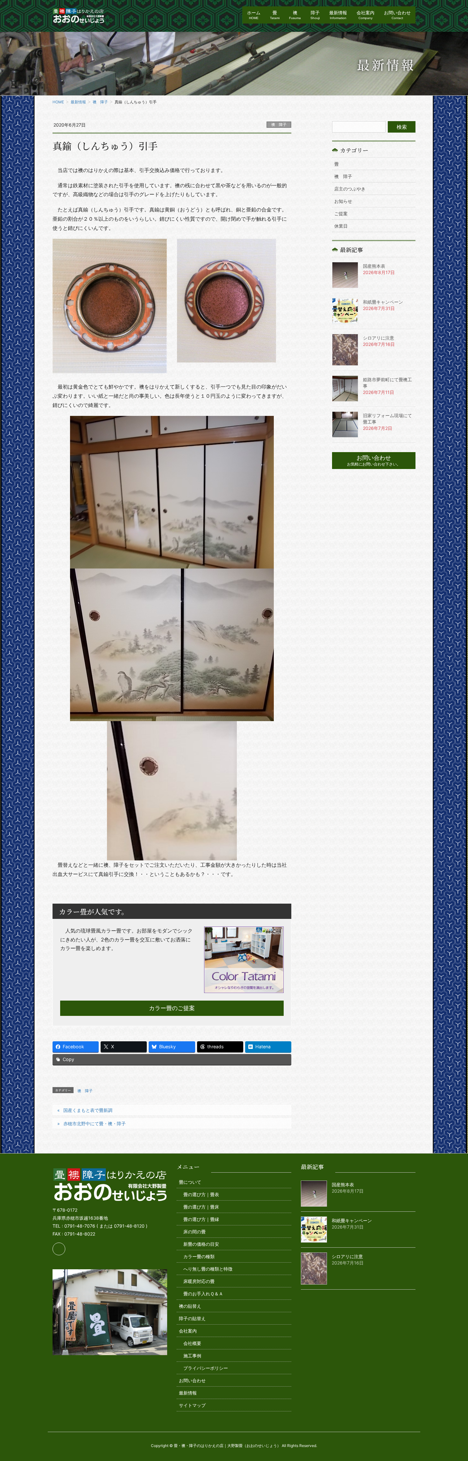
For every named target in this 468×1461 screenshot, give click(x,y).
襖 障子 (279, 124)
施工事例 (192, 1355)
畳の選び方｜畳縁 (201, 1219)
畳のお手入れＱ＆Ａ (203, 1293)
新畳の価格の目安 (201, 1244)
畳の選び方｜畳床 (201, 1206)
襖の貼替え (190, 1306)
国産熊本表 (374, 266)
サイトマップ (192, 1405)
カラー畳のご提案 (172, 1008)
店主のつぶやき (349, 188)
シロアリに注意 (378, 338)
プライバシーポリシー (205, 1368)
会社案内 (188, 1331)
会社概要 (192, 1343)
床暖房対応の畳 (199, 1281)
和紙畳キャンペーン (383, 302)
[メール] (59, 1249)
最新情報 (188, 1393)
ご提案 (341, 213)
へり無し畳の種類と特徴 (207, 1268)
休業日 (341, 226)
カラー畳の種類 (199, 1256)
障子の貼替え (192, 1318)
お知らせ (343, 201)
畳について (190, 1182)
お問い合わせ (192, 1380)
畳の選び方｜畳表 (201, 1194)
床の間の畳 (194, 1231)
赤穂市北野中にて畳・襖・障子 (94, 1123)
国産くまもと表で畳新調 (87, 1110)
